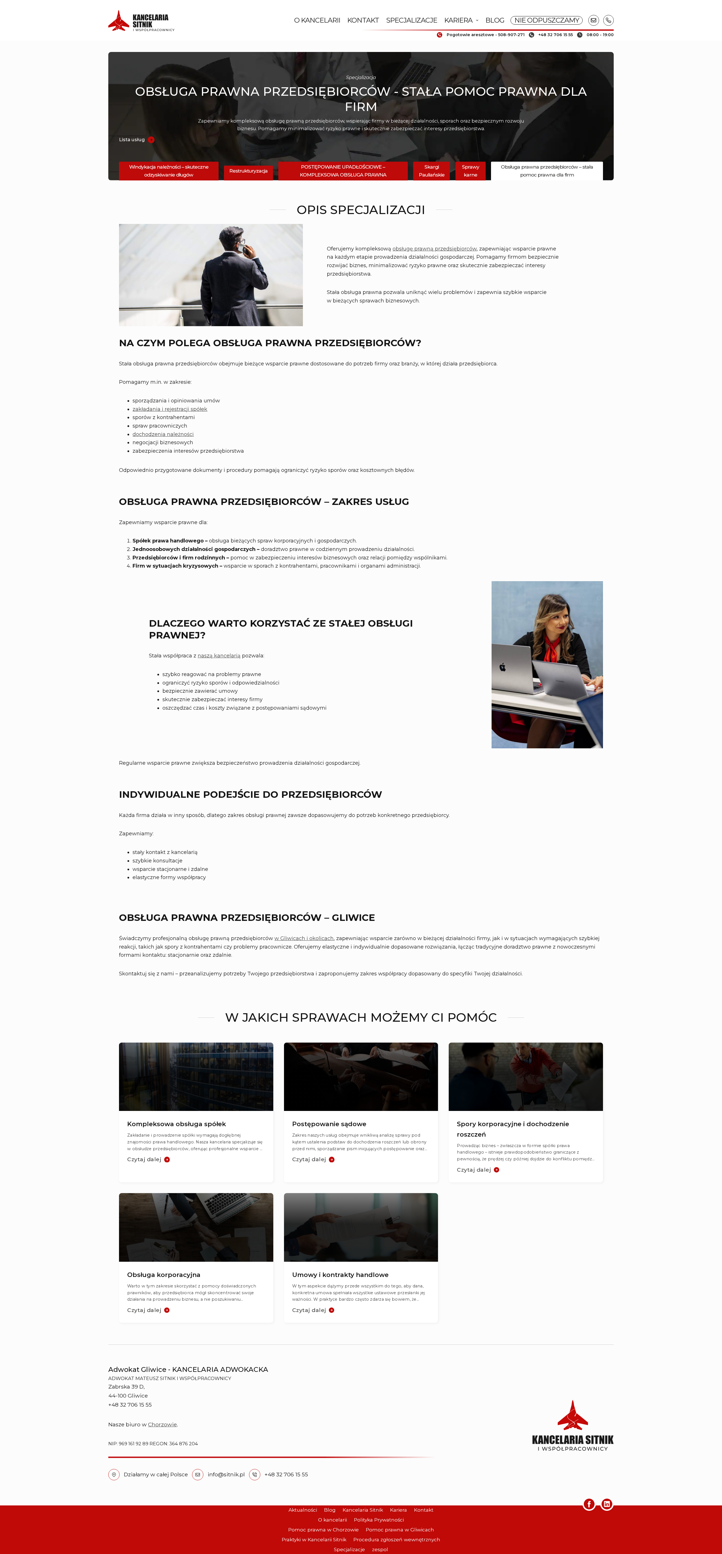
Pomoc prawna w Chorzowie (323, 1530)
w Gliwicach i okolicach (304, 938)
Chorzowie (162, 1424)
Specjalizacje (411, 20)
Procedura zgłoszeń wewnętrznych (396, 1539)
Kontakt (363, 20)
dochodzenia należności (163, 434)
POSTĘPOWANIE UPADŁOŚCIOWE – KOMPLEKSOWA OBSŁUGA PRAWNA (343, 171)
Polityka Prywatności (379, 1520)
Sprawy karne (470, 171)
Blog (494, 20)
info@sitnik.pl (226, 1474)
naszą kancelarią (219, 656)
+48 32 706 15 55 (286, 1474)
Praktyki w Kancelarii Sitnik (314, 1539)
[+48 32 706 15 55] (254, 1474)
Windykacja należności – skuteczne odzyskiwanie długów (168, 171)
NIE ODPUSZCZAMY (546, 20)
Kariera (458, 20)
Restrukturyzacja (248, 171)
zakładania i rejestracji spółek (170, 409)
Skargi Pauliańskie (431, 171)
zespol (380, 1549)
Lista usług (132, 139)
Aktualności (303, 1510)
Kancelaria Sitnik (363, 1510)
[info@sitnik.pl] (197, 1474)
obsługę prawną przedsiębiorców (435, 249)
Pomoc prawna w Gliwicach (400, 1530)
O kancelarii (317, 20)
